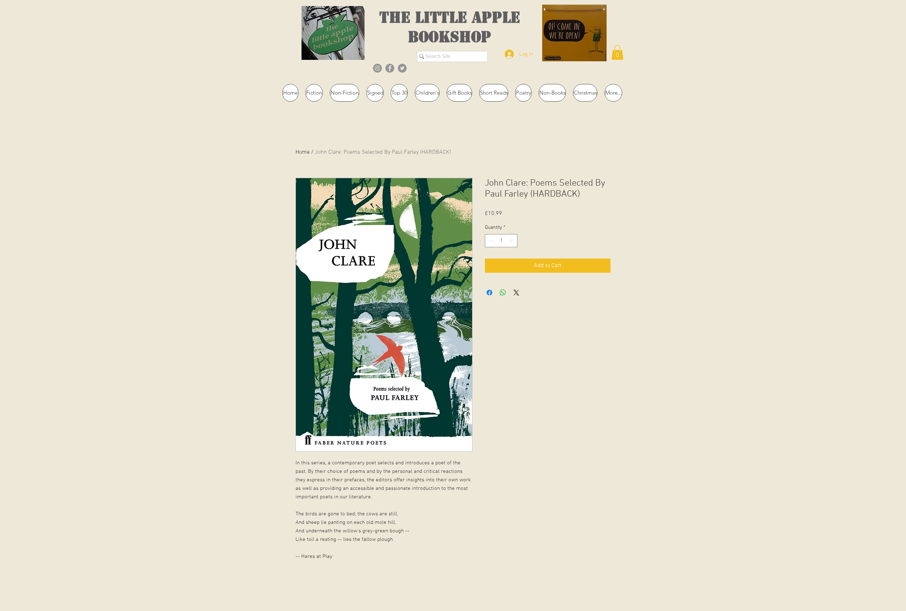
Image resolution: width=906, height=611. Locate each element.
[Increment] (512, 240)
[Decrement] (490, 240)
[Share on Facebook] (489, 292)
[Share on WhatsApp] (503, 292)
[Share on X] (516, 292)
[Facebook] (389, 68)
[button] (617, 52)
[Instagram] (377, 68)
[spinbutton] (501, 240)
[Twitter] (402, 68)
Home (303, 152)
